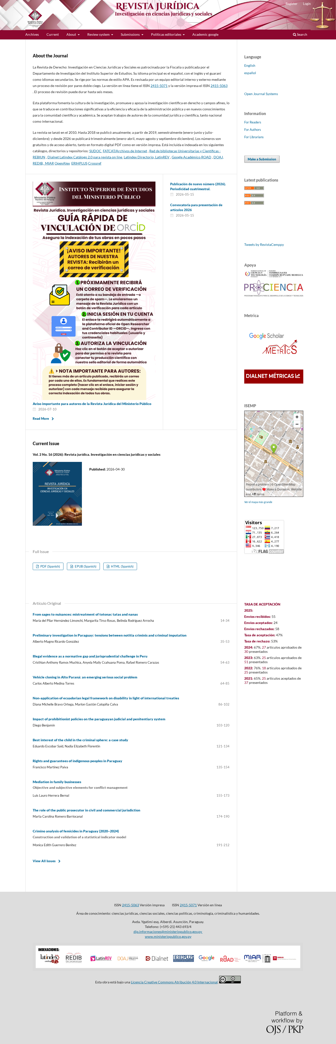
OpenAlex (62, 163)
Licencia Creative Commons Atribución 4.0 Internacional (174, 982)
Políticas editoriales (166, 34)
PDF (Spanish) (50, 566)
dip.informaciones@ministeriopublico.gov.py (168, 931)
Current (52, 34)
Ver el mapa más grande (258, 502)
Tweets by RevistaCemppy (264, 244)
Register (291, 4)
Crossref (94, 163)
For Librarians (254, 137)
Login (307, 4)
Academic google (205, 34)
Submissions (130, 34)
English (249, 65)
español (250, 73)
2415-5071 (188, 905)
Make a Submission (262, 159)
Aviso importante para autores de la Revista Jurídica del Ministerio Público (92, 404)
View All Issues (44, 861)
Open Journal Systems (261, 94)
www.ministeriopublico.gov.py (168, 936)
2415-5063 (130, 905)
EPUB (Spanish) (85, 566)
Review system (98, 34)
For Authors (252, 130)
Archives (32, 34)
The (86, 810)
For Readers (252, 122)
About (71, 34)
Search (301, 34)
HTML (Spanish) (122, 566)
